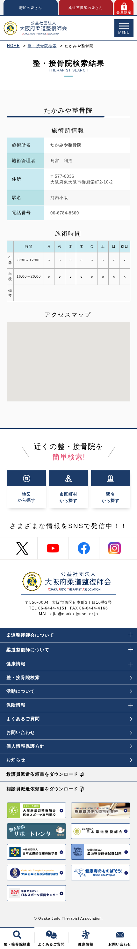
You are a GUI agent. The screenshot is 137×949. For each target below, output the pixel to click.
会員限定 (124, 12)
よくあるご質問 (23, 718)
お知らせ (15, 759)
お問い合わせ (20, 732)
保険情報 (15, 704)
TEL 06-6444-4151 (48, 608)
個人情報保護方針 (25, 746)
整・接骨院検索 (42, 46)
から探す (26, 497)
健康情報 (15, 663)
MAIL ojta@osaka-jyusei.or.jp (68, 614)
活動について (20, 691)
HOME (13, 45)
